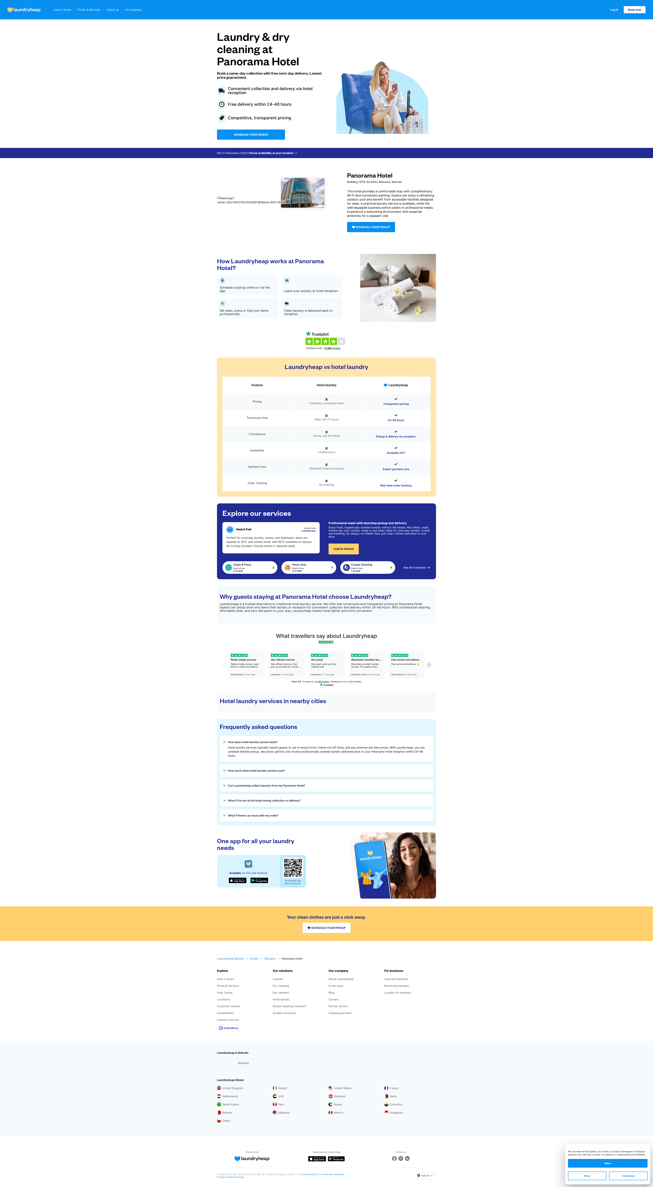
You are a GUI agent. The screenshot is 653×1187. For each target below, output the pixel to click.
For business (133, 9)
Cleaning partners (340, 1013)
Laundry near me (228, 1019)
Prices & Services (89, 9)
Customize (628, 1175)
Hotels (254, 958)
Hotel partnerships (396, 979)
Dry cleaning (281, 985)
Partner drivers (338, 1006)
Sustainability (225, 1013)
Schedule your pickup (251, 134)
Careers (334, 999)
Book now (634, 9)
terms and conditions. (333, 1174)
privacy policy (309, 1174)
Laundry (278, 979)
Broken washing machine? (289, 1006)
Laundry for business (397, 992)
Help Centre (224, 992)
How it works (62, 9)
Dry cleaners (281, 992)
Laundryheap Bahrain (230, 958)
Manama (270, 958)
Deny (587, 1175)
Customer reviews (228, 1006)
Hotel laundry (281, 999)
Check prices (344, 549)
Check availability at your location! (271, 153)
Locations (223, 999)
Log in (614, 9)
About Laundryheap (341, 979)
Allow (607, 1163)
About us (113, 9)
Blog (331, 992)
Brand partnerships (396, 985)
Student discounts (284, 1013)
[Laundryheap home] (23, 9)
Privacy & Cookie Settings (230, 1177)
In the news (336, 985)
